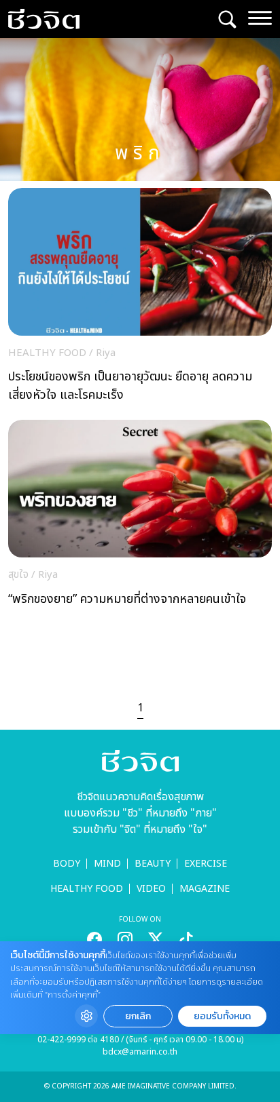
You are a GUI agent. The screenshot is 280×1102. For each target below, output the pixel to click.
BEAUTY (153, 864)
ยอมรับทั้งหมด (222, 1016)
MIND (107, 864)
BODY (66, 864)
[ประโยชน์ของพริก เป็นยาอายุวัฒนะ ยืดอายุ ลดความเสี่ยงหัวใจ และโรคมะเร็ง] (140, 299)
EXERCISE (205, 864)
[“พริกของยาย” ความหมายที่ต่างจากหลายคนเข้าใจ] (140, 516)
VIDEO (151, 889)
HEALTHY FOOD (86, 889)
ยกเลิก (138, 1016)
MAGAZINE (204, 889)
